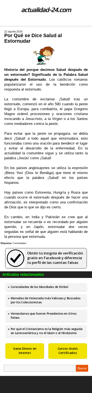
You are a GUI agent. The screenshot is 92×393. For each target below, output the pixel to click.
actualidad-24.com (46, 9)
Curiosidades (20, 243)
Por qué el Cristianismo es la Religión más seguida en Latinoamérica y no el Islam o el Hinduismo (47, 331)
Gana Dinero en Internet (24, 350)
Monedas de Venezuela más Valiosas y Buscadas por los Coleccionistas (45, 300)
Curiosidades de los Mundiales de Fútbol (39, 287)
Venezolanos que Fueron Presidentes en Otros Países (44, 315)
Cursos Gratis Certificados (68, 350)
